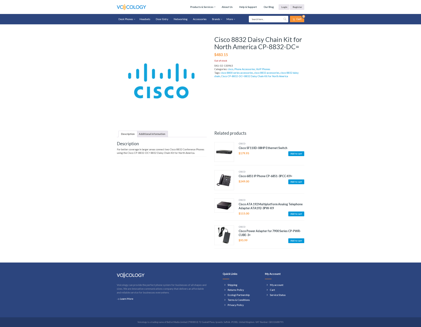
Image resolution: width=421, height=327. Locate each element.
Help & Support (248, 6)
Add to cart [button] (296, 153)
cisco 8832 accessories (266, 72)
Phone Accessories (244, 69)
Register (297, 7)
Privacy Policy (236, 304)
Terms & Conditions (239, 299)
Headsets (144, 19)
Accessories (200, 19)
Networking (180, 19)
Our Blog (269, 6)
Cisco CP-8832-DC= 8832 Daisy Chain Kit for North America (254, 76)
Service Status (278, 294)
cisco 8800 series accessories (237, 72)
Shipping (232, 284)
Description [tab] (128, 133)
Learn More (126, 298)
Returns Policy (236, 289)
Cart (272, 289)
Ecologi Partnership (239, 294)
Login (284, 7)
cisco (230, 69)
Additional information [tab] (152, 133)
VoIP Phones (263, 69)
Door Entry (162, 19)
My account (276, 284)
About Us (227, 6)
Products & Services (201, 6)
